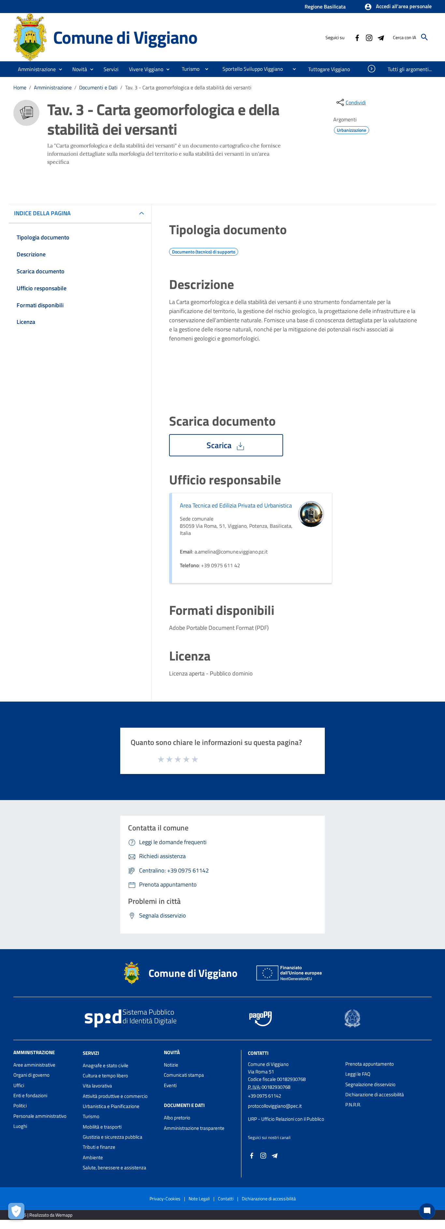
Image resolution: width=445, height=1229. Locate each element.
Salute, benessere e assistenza (114, 1167)
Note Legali (199, 1198)
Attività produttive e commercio (115, 1096)
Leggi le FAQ (357, 1074)
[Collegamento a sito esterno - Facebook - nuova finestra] (357, 37)
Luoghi (20, 1126)
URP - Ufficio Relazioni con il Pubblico (286, 1119)
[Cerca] (424, 37)
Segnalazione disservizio (370, 1084)
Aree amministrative (34, 1065)
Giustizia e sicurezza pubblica (112, 1137)
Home (19, 87)
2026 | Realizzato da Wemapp (44, 1214)
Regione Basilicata (325, 6)
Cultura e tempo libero (105, 1075)
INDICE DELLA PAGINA (42, 213)
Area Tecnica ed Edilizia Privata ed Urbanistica (236, 505)
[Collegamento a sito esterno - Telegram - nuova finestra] (380, 37)
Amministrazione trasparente (194, 1128)
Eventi (170, 1085)
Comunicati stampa (184, 1075)
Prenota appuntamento (369, 1064)
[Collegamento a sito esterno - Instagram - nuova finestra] (369, 37)
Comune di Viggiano (125, 37)
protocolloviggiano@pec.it (275, 1106)
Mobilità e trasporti (102, 1126)
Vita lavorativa (97, 1085)
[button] (398, 7)
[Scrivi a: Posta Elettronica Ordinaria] (293, 1112)
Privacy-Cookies (165, 1198)
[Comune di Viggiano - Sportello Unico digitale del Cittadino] (30, 36)
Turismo (91, 1116)
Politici (20, 1105)
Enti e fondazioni (30, 1095)
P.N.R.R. (353, 1104)
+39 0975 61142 (264, 1096)
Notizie (171, 1065)
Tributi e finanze (99, 1147)
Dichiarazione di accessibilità (374, 1094)
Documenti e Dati (98, 87)
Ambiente (93, 1157)
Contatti (258, 1053)
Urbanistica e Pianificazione (111, 1106)
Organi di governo (31, 1075)
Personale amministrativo (39, 1116)
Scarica (220, 445)
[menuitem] (188, 69)
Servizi (91, 1053)
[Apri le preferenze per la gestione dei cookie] (16, 1211)
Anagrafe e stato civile (105, 1065)
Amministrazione (53, 87)
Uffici (18, 1085)
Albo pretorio (177, 1117)
